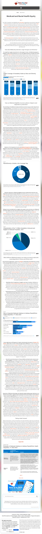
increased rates (34, 405)
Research (10, 54)
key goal (16, 345)
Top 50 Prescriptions (6, 515)
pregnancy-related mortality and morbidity (30, 196)
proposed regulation (19, 214)
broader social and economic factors (22, 67)
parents (12, 200)
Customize (4, 529)
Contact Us (14, 514)
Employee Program (16, 517)
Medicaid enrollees (6, 435)
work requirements (30, 433)
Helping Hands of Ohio (25, 517)
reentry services (30, 380)
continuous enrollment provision (31, 31)
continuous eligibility (32, 143)
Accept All (15, 529)
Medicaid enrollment (31, 110)
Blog (29, 514)
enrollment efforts (21, 221)
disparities (20, 153)
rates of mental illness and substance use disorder (19, 401)
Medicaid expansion (26, 147)
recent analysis (5, 122)
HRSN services (33, 361)
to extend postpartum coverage (28, 204)
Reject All (10, 529)
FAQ (18, 514)
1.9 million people (8, 156)
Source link (21, 477)
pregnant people (25, 200)
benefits (25, 398)
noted (32, 414)
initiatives (24, 268)
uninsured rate (23, 112)
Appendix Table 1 (10, 278)
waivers (17, 139)
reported (29, 264)
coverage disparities (14, 113)
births (4, 195)
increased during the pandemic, (9, 31)
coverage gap (17, 156)
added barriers (30, 223)
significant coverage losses (23, 435)
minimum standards (15, 272)
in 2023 (24, 151)
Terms (23, 515)
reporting (36, 396)
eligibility (27, 427)
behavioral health (35, 398)
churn (26, 120)
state (13, 382)
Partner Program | (14, 515)
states (19, 37)
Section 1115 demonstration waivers (31, 142)
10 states (7, 155)
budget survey (31, 262)
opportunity (27, 364)
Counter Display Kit (24, 514)
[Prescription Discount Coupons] (21, 3)
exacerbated (21, 22)
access (37, 427)
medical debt (17, 60)
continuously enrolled (29, 109)
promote (34, 384)
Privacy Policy (27, 515)
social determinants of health (12, 27)
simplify (20, 133)
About (19, 515)
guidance (19, 364)
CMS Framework (13, 428)
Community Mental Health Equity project (18, 283)
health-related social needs (25, 27)
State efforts (9, 133)
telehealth (17, 407)
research (14, 411)
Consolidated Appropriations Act (26, 113)
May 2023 (13, 205)
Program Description (35, 515)
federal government (9, 37)
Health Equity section (24, 277)
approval (9, 139)
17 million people (33, 116)
